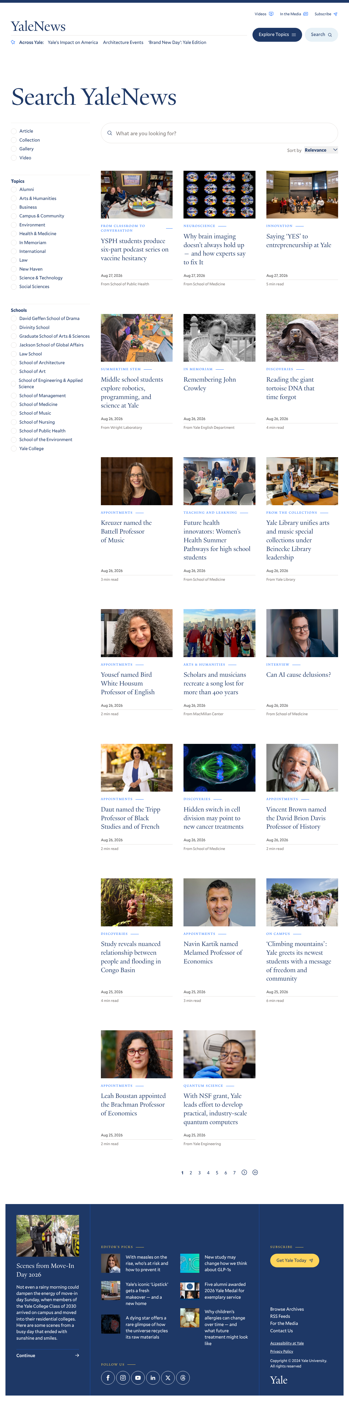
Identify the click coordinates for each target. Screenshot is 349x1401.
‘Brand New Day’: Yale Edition (177, 42)
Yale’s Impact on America (73, 42)
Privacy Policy (281, 1351)
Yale (278, 1381)
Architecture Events (123, 42)
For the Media (284, 1323)
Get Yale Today (291, 1260)
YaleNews (38, 27)
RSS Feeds (280, 1316)
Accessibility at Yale (287, 1343)
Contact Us (281, 1330)
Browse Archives (287, 1309)
